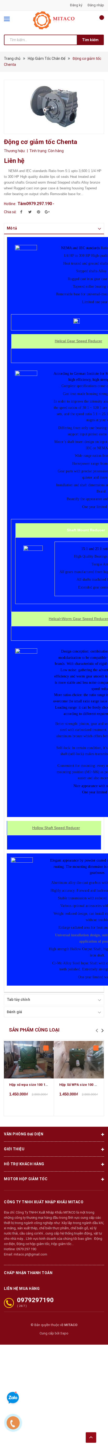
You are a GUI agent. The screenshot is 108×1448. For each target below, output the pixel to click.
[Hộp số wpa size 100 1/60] (29, 1060)
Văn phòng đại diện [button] (23, 1134)
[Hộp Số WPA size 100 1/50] (79, 1060)
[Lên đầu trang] (91, 1437)
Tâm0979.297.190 (35, 203)
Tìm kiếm (90, 40)
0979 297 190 (26, 1249)
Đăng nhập (96, 5)
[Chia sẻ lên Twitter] (30, 212)
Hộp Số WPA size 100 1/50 (80, 1085)
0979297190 (35, 1300)
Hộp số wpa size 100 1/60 (29, 1085)
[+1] (47, 212)
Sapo (64, 1333)
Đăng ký (76, 5)
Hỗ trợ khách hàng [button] (24, 1164)
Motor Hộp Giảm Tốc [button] (25, 1179)
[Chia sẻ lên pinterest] (38, 212)
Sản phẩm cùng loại (34, 1030)
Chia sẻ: (10, 212)
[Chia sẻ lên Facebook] (21, 212)
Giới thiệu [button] (14, 1149)
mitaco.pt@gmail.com (30, 1254)
